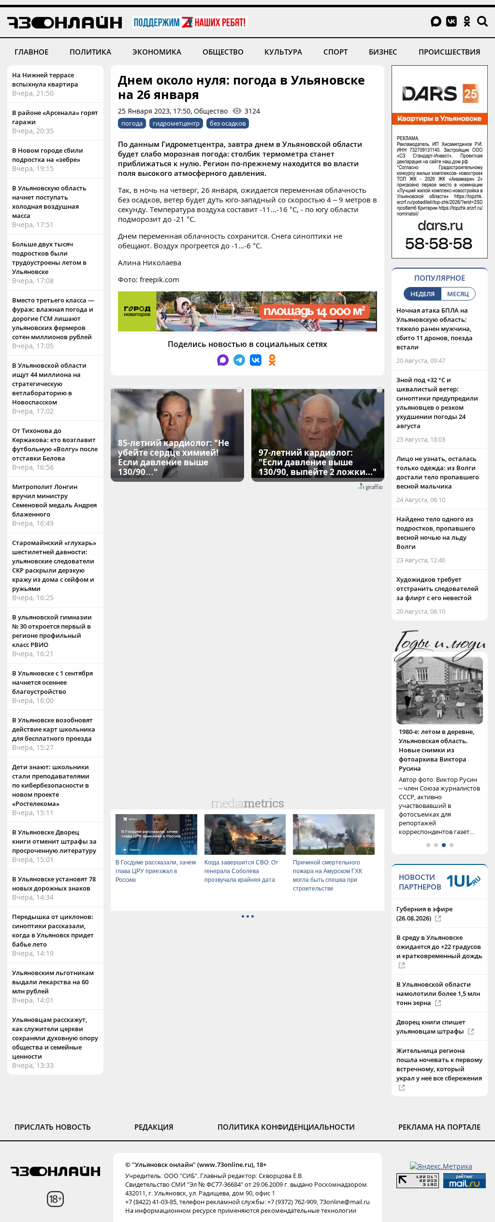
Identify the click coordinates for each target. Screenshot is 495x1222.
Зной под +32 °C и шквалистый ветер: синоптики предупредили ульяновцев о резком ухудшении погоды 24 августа (437, 402)
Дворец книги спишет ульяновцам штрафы (431, 1008)
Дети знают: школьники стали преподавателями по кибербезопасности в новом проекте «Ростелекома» (50, 785)
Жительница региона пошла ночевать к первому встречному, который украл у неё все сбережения (439, 1046)
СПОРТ (335, 52)
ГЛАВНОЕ (31, 52)
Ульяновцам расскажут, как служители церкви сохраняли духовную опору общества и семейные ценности (55, 1038)
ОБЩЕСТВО (223, 52)
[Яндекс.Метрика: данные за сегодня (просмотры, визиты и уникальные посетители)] (441, 1147)
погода (132, 123)
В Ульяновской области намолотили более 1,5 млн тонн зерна (438, 975)
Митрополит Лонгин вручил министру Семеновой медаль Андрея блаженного (54, 500)
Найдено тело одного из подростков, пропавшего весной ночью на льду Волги (435, 533)
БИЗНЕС (383, 52)
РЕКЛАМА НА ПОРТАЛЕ (439, 1108)
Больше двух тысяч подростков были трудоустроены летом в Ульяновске (49, 258)
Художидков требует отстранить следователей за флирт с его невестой (437, 588)
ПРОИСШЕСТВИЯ (449, 52)
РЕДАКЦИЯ (154, 1108)
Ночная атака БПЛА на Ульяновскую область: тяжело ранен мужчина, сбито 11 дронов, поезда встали (434, 328)
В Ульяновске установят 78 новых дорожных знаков (54, 883)
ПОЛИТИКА (90, 52)
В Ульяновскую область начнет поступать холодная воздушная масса (49, 202)
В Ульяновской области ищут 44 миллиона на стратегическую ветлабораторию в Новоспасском (49, 383)
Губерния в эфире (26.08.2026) (424, 895)
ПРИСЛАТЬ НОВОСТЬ (53, 1108)
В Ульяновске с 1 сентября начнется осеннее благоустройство (52, 682)
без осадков (228, 123)
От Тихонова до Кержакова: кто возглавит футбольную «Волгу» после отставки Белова (55, 444)
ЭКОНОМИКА (156, 52)
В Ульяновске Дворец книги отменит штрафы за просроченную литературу (54, 841)
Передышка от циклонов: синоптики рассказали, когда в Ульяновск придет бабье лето (53, 930)
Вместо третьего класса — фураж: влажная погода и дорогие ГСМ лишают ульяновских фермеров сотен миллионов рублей (53, 318)
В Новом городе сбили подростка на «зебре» (47, 155)
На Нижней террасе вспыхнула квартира (45, 79)
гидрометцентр (176, 123)
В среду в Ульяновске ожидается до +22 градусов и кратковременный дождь (439, 928)
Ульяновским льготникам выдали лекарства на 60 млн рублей (53, 981)
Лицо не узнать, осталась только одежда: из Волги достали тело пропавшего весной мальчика (437, 472)
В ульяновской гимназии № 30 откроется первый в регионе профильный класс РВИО (52, 631)
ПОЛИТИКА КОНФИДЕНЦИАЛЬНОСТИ (286, 1108)
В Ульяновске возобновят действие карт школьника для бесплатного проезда (53, 729)
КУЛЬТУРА (283, 52)
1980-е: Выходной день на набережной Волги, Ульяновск (439, 740)
